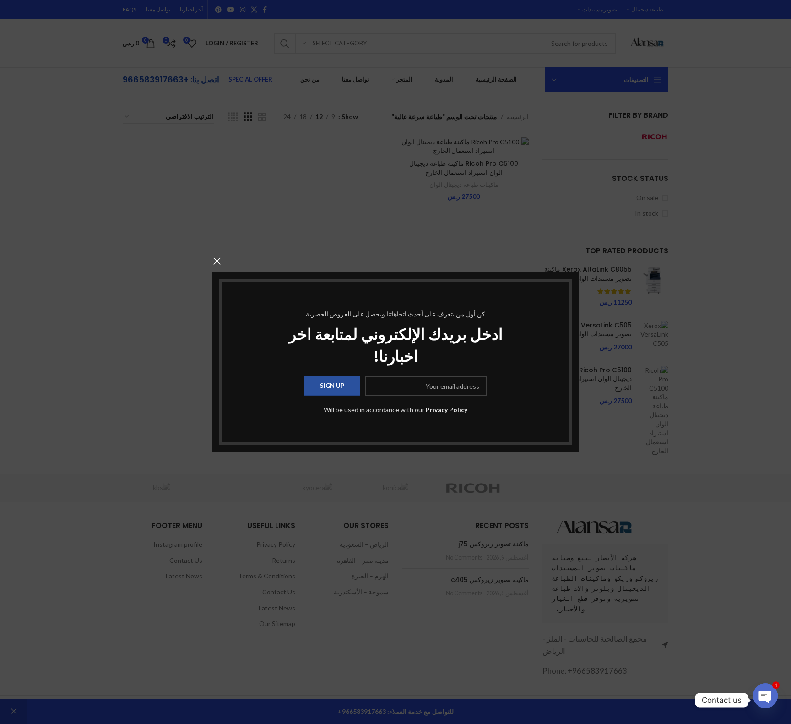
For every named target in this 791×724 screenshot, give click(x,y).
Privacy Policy (446, 410)
